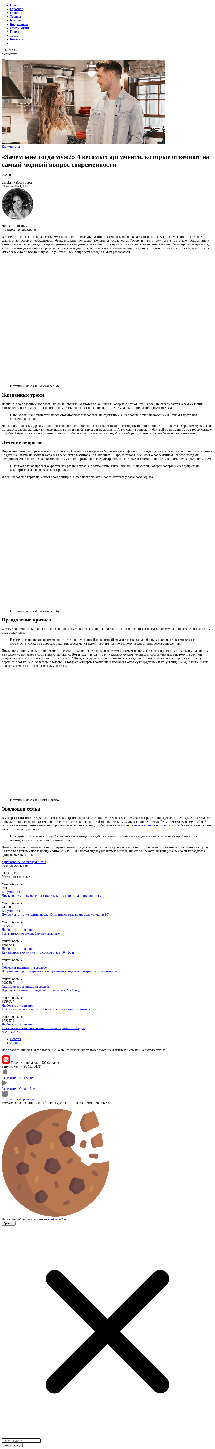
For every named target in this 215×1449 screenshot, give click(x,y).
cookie (52, 1219)
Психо (14, 31)
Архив (15, 1043)
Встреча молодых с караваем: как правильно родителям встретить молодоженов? (60, 971)
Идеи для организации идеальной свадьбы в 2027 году (41, 990)
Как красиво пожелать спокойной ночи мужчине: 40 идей (43, 1028)
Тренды (15, 16)
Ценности (17, 13)
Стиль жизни (19, 28)
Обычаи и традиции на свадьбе (24, 967)
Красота (16, 20)
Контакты (17, 39)
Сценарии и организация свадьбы (26, 986)
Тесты (14, 35)
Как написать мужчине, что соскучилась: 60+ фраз (38, 952)
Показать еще (12, 1445)
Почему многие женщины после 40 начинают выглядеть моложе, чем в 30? (56, 914)
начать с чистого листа (150, 825)
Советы (15, 1039)
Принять (8, 1223)
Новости (16, 5)
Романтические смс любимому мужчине (31, 933)
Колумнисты (19, 24)
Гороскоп (16, 9)
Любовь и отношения (17, 929)
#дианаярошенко (14, 862)
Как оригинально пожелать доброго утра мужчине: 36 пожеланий (49, 1009)
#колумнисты (36, 862)
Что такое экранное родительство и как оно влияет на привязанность (51, 895)
